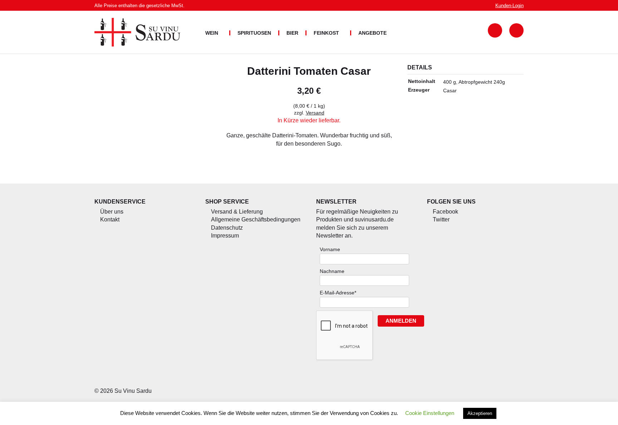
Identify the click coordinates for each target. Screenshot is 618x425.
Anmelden (401, 321)
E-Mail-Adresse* (338, 292)
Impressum (225, 236)
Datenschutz (227, 228)
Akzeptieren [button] (479, 413)
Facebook (445, 212)
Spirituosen (254, 33)
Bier (292, 33)
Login (509, 5)
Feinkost (326, 33)
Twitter (441, 219)
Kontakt (109, 219)
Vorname (330, 249)
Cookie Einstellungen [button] (429, 413)
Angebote (372, 33)
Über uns (111, 212)
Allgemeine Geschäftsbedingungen (255, 219)
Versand (315, 113)
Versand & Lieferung (237, 212)
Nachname (332, 271)
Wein (211, 33)
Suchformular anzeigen (495, 30)
